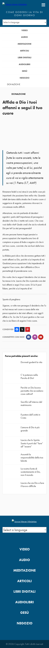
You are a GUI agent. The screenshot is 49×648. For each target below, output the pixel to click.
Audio (24, 37)
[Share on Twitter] (22, 329)
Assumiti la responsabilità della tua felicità (32, 457)
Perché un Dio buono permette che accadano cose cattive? (32, 391)
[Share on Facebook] (17, 329)
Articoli (24, 50)
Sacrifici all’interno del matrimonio (31, 403)
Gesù (24, 71)
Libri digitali (24, 57)
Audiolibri (24, 64)
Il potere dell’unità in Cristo (30, 416)
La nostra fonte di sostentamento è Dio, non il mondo (31, 472)
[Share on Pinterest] (27, 329)
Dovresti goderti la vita (31, 362)
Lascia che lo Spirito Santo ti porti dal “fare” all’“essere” (32, 443)
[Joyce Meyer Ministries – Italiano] (15, 4)
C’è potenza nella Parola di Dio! (29, 376)
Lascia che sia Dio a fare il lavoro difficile (32, 484)
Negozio (24, 77)
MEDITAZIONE (24, 43)
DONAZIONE (13, 84)
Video (24, 30)
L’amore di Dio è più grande (30, 429)
